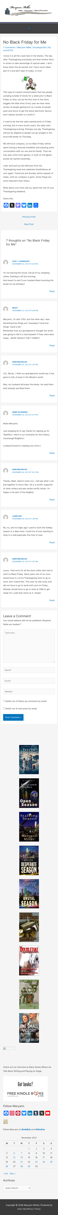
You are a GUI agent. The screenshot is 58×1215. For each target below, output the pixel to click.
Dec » (12, 1173)
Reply (52, 291)
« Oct (5, 1173)
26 (7, 1166)
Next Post (29, 224)
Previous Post (29, 217)
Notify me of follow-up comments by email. (26, 701)
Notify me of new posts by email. (21, 708)
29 (29, 1166)
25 (51, 1162)
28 (21, 1166)
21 (22, 1162)
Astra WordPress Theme (29, 1209)
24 (44, 1162)
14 (22, 1157)
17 (44, 1157)
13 (14, 1157)
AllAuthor (40, 1129)
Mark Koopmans (20, 412)
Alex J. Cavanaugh (20, 261)
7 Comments (9, 47)
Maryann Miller (24, 47)
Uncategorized (39, 47)
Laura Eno (17, 516)
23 (36, 1162)
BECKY (15, 308)
